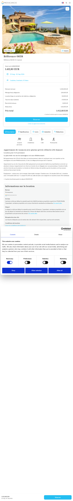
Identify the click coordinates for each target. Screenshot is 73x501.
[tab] (10, 132)
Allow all (59, 270)
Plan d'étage (8, 51)
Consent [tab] (12, 234)
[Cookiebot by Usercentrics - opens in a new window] (62, 229)
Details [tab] (36, 234)
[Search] (66, 3)
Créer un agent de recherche (36, 123)
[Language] (63, 3)
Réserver (58, 497)
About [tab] (60, 234)
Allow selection (36, 270)
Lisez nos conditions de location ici (15, 225)
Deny (13, 270)
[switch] (27, 262)
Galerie (66, 51)
